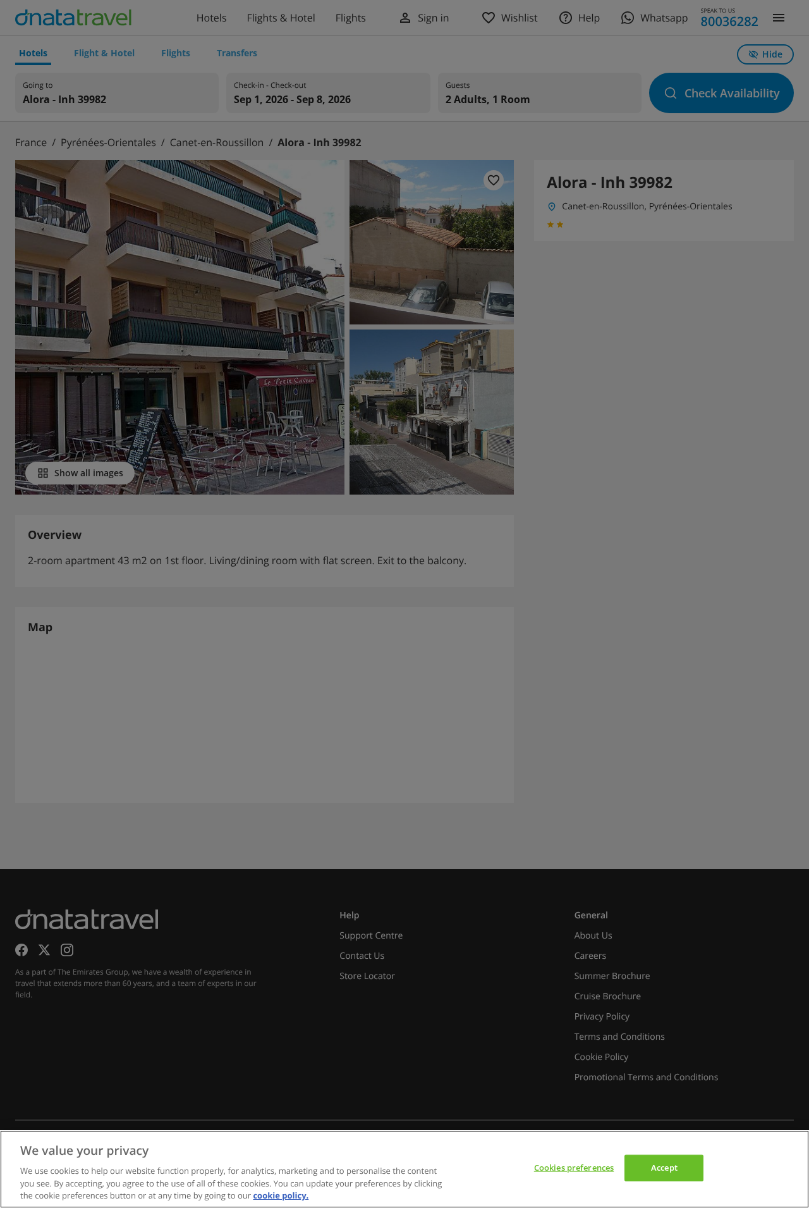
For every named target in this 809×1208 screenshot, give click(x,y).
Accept (664, 1167)
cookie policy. (280, 1194)
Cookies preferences (574, 1167)
